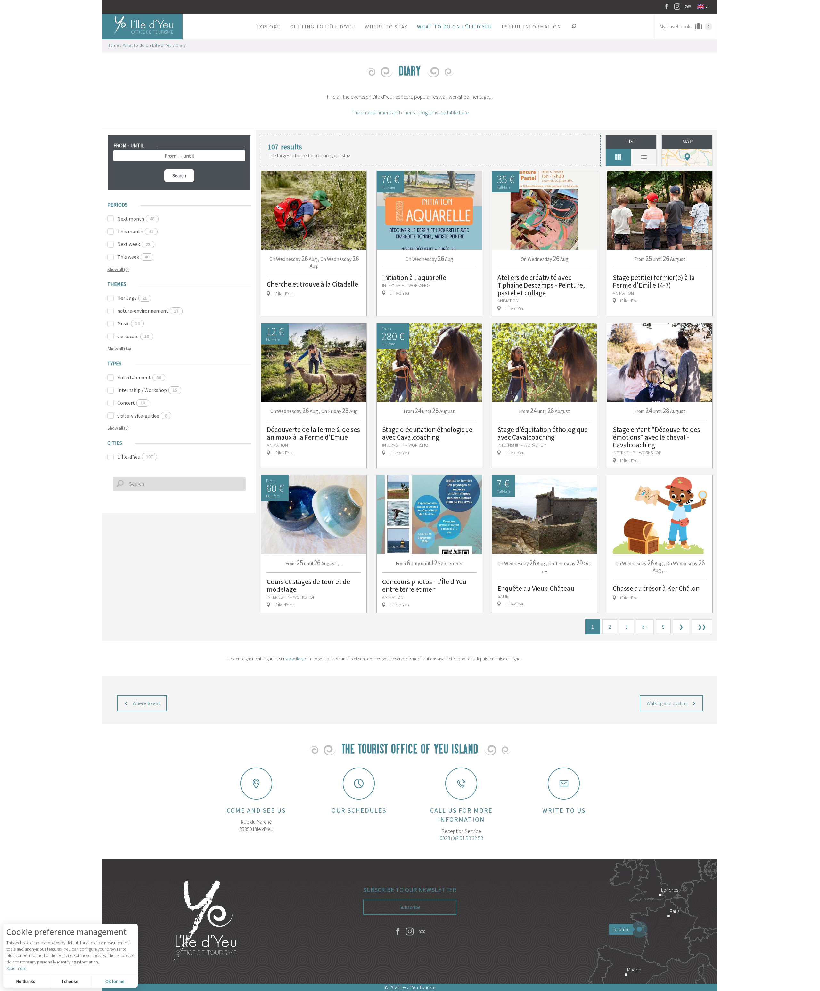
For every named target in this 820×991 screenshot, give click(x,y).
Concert (131, 403)
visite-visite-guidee (142, 415)
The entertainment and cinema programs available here (410, 112)
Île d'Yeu (621, 929)
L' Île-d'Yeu (135, 456)
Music (128, 323)
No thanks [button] (25, 981)
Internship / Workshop (147, 390)
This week (133, 257)
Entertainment (139, 377)
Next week (133, 244)
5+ (645, 626)
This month (135, 231)
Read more (16, 968)
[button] (268, 26)
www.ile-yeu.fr (298, 659)
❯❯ (702, 626)
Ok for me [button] (115, 981)
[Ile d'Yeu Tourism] (205, 921)
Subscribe (410, 907)
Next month (135, 218)
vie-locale (133, 336)
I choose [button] (70, 981)
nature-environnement (147, 310)
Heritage (132, 298)
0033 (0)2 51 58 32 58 (461, 838)
